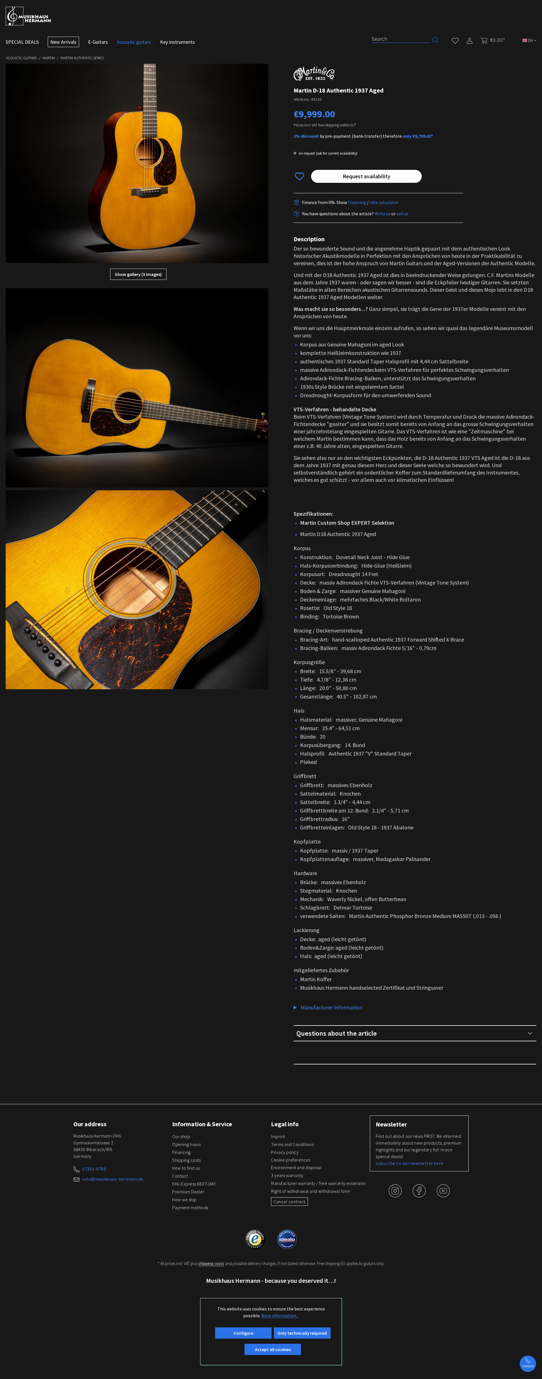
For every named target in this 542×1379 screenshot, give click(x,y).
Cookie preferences (290, 1160)
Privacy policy (284, 1152)
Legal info (285, 1124)
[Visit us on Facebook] (419, 1195)
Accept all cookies (273, 1349)
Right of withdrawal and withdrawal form (310, 1191)
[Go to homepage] (28, 16)
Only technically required (302, 1333)
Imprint (278, 1136)
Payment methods (190, 1207)
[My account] (469, 40)
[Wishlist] (455, 40)
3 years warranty (287, 1175)
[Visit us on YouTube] (443, 1195)
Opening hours (186, 1144)
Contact (180, 1176)
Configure (243, 1333)
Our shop (181, 1136)
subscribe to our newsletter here (409, 1163)
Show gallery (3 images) (138, 274)
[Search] (435, 39)
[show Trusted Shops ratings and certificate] (256, 1238)
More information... (280, 1315)
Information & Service (202, 1124)
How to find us (186, 1168)
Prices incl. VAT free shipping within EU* (325, 125)
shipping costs (211, 1263)
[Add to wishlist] (299, 176)
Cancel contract (289, 1201)
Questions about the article (336, 1033)
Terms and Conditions (292, 1144)
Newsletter (391, 1124)
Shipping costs (186, 1160)
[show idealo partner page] (287, 1238)
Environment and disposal (296, 1167)
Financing (181, 1152)
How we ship (184, 1199)
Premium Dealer (188, 1191)
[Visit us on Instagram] (395, 1195)
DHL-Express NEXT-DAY (194, 1184)
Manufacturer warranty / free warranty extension (318, 1183)
